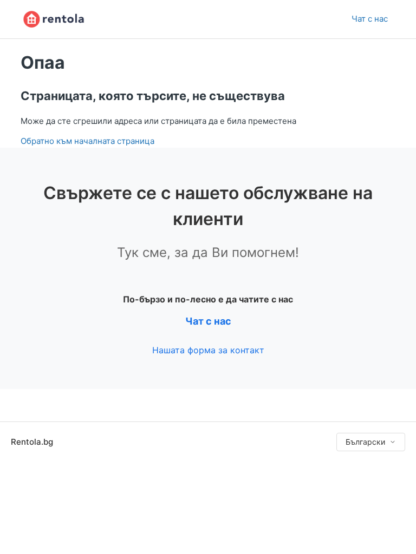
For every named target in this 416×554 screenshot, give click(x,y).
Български (365, 441)
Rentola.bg (32, 442)
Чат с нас (370, 19)
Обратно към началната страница (87, 141)
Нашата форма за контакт (208, 350)
